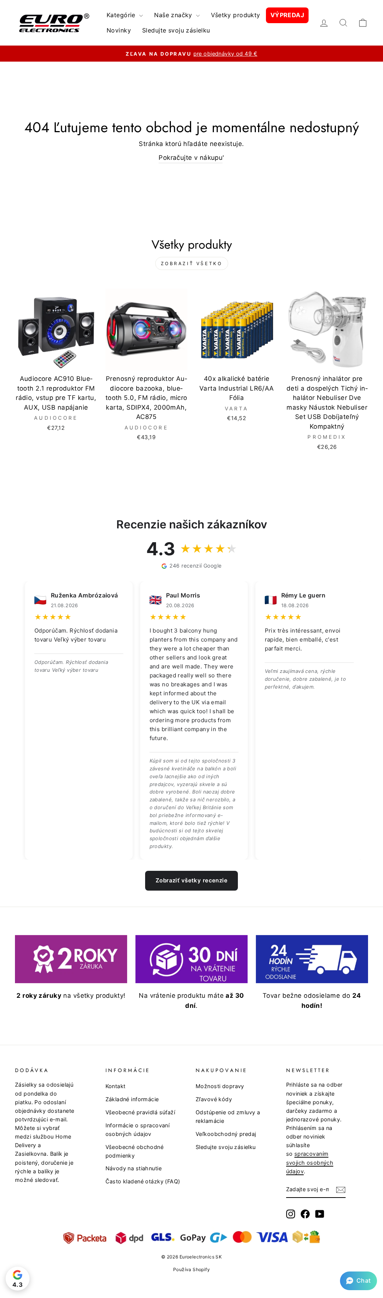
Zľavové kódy (214, 1099)
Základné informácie (132, 1099)
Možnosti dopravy (220, 1086)
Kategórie (122, 15)
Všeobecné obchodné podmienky (134, 1151)
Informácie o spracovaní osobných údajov (137, 1129)
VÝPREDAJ (287, 15)
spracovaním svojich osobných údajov (310, 1162)
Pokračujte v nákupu (191, 157)
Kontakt (115, 1086)
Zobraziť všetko (192, 263)
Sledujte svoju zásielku (176, 30)
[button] (358, 1281)
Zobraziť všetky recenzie (191, 880)
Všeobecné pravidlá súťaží (140, 1112)
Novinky (119, 30)
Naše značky (174, 15)
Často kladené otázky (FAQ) (142, 1181)
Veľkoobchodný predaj (226, 1134)
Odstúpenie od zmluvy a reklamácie (228, 1116)
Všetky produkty (235, 15)
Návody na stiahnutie (133, 1168)
